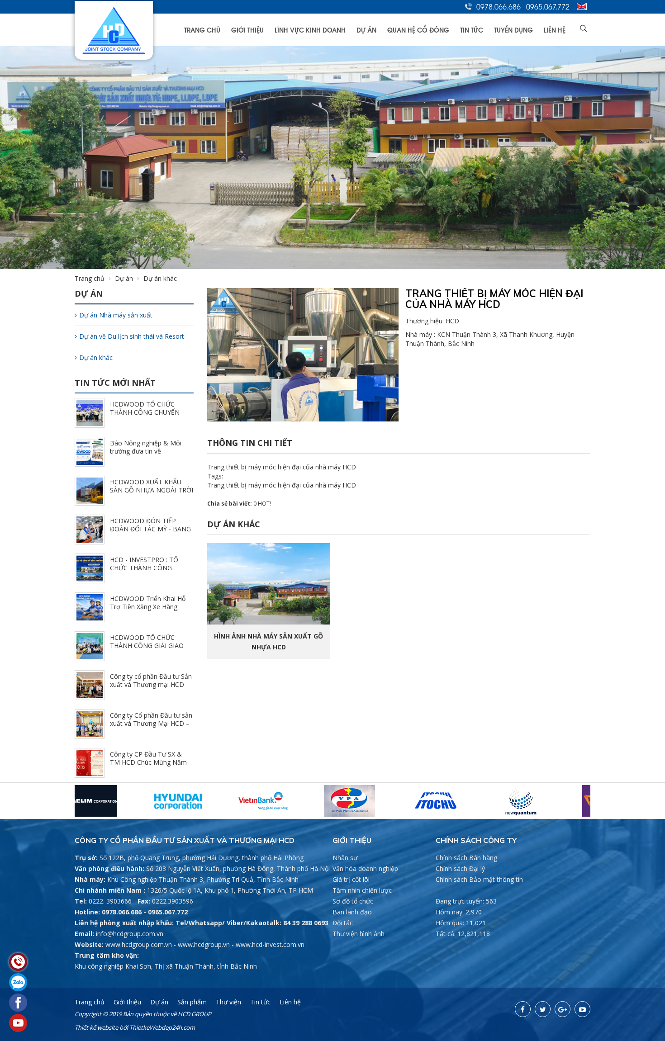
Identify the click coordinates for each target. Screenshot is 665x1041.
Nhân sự (344, 857)
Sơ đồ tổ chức (352, 901)
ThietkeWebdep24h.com (162, 1027)
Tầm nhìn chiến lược (362, 890)
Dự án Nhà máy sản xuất (115, 315)
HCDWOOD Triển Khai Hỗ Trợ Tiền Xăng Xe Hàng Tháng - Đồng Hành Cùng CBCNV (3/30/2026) (147, 610)
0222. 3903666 (110, 901)
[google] (562, 1009)
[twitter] (543, 1009)
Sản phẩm (192, 1002)
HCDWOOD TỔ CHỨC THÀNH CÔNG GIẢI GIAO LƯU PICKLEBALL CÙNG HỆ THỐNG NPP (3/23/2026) (151, 649)
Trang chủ (202, 29)
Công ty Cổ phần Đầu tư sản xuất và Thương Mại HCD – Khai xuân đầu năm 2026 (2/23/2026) (151, 727)
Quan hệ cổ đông (418, 29)
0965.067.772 (548, 6)
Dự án (366, 29)
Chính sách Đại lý (460, 868)
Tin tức (471, 29)
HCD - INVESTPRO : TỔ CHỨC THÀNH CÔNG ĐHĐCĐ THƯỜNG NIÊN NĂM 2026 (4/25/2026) (144, 571)
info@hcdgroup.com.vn (129, 933)
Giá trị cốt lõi (351, 879)
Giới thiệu (247, 29)
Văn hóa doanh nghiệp (365, 868)
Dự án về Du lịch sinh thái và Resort (131, 336)
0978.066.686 (498, 6)
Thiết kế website (96, 1027)
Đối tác (342, 922)
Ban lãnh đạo (352, 912)
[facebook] (523, 1009)
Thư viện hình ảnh (358, 933)
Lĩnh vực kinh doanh (310, 29)
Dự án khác (96, 357)
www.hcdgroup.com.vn (138, 944)
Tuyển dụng (513, 29)
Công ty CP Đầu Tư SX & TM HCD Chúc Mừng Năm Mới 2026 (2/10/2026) (148, 762)
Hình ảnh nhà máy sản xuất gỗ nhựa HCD (268, 641)
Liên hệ (554, 29)
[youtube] (582, 1009)
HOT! (264, 503)
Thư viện (228, 1002)
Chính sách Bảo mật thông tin (479, 879)
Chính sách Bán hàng (466, 857)
